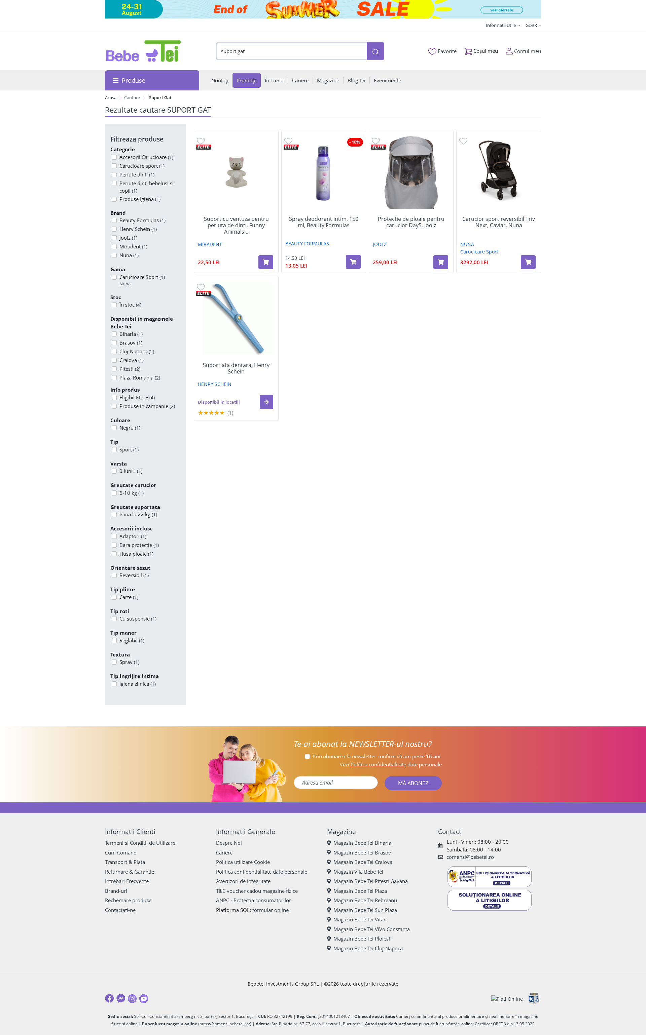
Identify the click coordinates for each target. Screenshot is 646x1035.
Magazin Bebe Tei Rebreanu (365, 900)
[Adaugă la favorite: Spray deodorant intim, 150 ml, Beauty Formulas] (288, 141)
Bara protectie (139, 545)
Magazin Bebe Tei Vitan (360, 919)
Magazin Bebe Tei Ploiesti (362, 938)
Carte (128, 597)
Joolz (128, 237)
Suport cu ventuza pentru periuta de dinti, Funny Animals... (236, 225)
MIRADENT (210, 244)
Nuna (129, 255)
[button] (266, 402)
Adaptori (132, 536)
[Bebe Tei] (143, 51)
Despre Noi (229, 842)
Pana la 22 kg (138, 514)
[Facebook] (109, 998)
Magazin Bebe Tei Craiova (362, 862)
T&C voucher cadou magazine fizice (257, 890)
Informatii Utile (501, 25)
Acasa (110, 97)
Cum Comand (121, 852)
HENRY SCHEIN (214, 384)
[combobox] (291, 51)
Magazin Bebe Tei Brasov (362, 852)
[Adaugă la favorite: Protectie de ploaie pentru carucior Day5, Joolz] (376, 141)
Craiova (131, 360)
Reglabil (131, 640)
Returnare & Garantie (129, 871)
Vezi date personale (391, 764)
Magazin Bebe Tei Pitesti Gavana (370, 881)
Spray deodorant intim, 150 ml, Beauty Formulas (323, 222)
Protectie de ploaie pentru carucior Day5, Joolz (411, 222)
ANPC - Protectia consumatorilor (253, 900)
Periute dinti (136, 174)
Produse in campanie (147, 406)
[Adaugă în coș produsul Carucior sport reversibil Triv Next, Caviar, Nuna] (528, 262)
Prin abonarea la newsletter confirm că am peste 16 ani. (377, 756)
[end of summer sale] (323, 9)
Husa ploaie (136, 553)
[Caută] (375, 51)
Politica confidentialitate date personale (261, 871)
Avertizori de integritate (243, 881)
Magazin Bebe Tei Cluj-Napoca (368, 948)
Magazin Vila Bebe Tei (358, 871)
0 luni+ (130, 471)
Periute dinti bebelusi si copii (146, 187)
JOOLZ (380, 244)
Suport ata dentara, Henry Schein (236, 368)
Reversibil (134, 575)
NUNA (467, 244)
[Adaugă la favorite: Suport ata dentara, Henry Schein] (201, 287)
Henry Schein (138, 229)
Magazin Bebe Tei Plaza (360, 890)
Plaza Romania (139, 377)
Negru (129, 427)
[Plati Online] (507, 998)
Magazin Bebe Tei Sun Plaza (365, 910)
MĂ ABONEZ (413, 783)
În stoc (130, 304)
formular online (270, 910)
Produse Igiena (139, 199)
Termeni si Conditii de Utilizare (140, 842)
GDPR (532, 25)
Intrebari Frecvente (127, 881)
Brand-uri (116, 890)
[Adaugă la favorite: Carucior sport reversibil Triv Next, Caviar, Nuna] (463, 141)
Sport (129, 449)
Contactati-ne (120, 910)
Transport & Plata (125, 862)
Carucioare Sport (142, 280)
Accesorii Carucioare (146, 157)
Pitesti (129, 368)
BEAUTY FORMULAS (307, 243)
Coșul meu (485, 50)
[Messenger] (120, 998)
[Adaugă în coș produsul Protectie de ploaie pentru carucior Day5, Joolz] (440, 262)
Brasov (130, 342)
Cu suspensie (137, 618)
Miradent (133, 246)
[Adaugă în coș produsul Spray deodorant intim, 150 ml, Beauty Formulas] (353, 262)
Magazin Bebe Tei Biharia (362, 842)
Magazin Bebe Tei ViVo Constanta (371, 929)
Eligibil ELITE (137, 397)
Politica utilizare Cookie (243, 862)
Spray (129, 662)
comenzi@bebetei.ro (470, 856)
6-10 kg (131, 492)
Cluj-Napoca (136, 351)
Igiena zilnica (137, 683)
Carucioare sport (142, 165)
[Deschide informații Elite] (203, 146)
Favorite (446, 51)
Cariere (224, 852)
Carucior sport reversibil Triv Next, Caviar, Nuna (498, 222)
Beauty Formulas (142, 220)
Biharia (131, 333)
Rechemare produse (128, 900)
